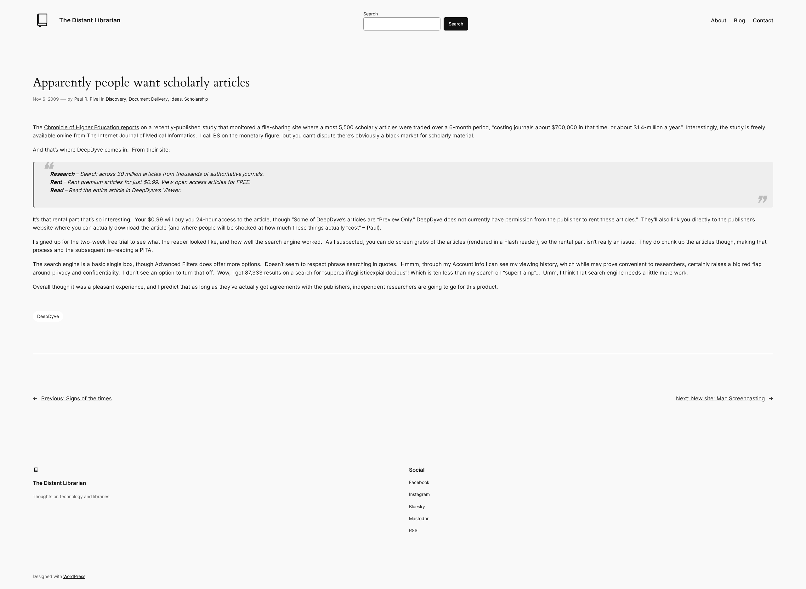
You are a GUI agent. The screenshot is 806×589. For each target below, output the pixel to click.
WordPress (74, 576)
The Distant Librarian (90, 20)
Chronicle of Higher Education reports (91, 127)
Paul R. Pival (86, 99)
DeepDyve (90, 150)
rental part (66, 219)
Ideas (176, 99)
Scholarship (196, 99)
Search (370, 13)
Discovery (116, 99)
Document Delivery (148, 99)
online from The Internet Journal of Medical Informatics (126, 135)
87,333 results (263, 272)
